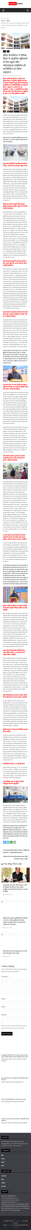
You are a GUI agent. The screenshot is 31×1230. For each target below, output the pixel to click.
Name (3, 999)
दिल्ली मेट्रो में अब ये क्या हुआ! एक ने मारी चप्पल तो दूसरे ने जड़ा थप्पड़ (15, 952)
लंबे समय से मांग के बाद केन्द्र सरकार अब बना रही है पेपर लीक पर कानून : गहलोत (15, 858)
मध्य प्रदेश (3, 1186)
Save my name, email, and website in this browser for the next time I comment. (14, 1027)
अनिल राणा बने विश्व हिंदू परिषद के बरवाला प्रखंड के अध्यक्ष (13, 1099)
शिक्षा (8, 51)
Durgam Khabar (17, 75)
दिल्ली (4, 51)
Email (3, 1007)
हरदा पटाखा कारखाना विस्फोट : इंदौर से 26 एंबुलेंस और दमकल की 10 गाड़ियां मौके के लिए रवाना (16, 851)
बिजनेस (2, 1162)
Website (3, 1015)
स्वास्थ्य (2, 1159)
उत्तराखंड (3, 1183)
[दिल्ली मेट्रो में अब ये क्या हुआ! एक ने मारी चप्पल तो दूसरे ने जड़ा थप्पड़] (15, 935)
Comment (5, 976)
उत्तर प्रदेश (3, 1176)
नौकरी (2, 1165)
